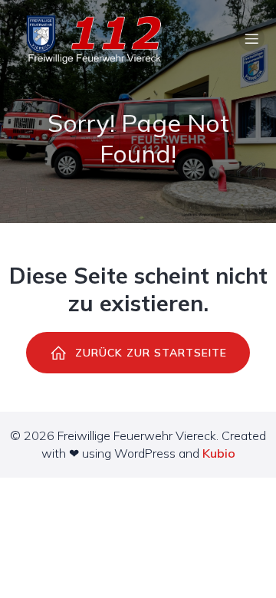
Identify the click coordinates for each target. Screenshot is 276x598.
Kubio (218, 453)
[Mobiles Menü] (251, 38)
